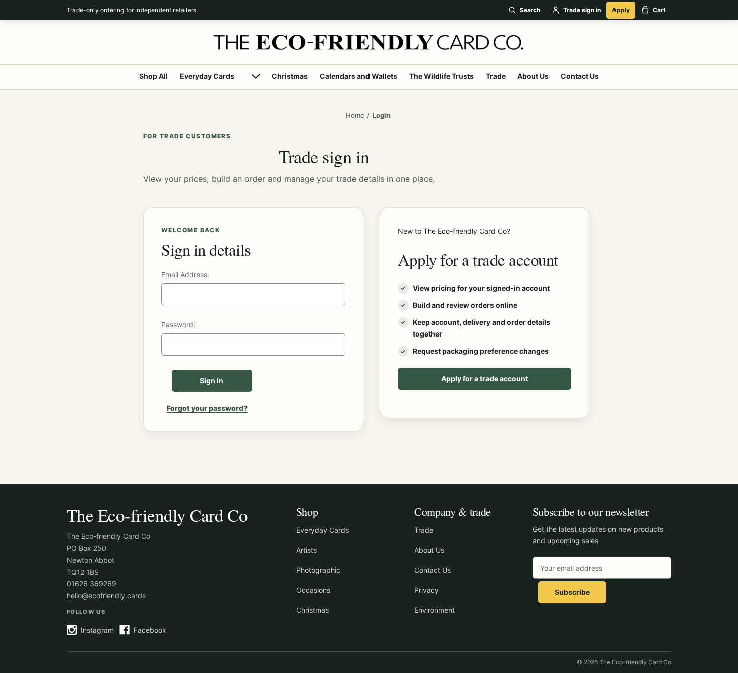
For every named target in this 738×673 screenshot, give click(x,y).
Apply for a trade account (484, 378)
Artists (306, 550)
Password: (178, 324)
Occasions (313, 590)
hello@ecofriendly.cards (106, 595)
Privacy (426, 590)
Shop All (153, 76)
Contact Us (580, 76)
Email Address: (185, 274)
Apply (621, 10)
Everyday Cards (207, 76)
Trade (496, 76)
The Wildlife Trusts (441, 76)
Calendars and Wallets (358, 76)
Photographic (318, 570)
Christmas (290, 76)
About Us (533, 76)
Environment (434, 610)
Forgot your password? (207, 408)
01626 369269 (91, 583)
